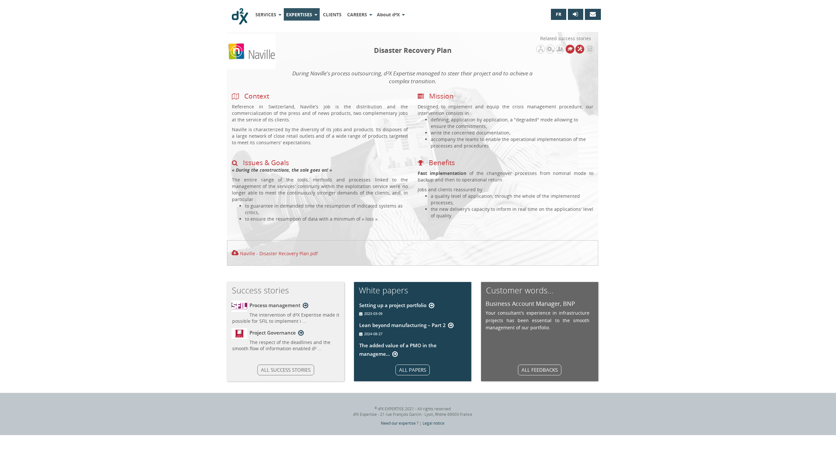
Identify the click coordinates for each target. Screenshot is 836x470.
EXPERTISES (299, 14)
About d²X (388, 14)
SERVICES (265, 14)
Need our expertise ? (399, 423)
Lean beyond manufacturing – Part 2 (402, 325)
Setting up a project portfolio (392, 305)
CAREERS (357, 14)
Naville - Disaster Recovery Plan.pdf (279, 253)
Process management (274, 305)
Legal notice (433, 423)
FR (558, 14)
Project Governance (272, 332)
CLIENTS (332, 14)
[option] (537, 315)
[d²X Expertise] (240, 13)
